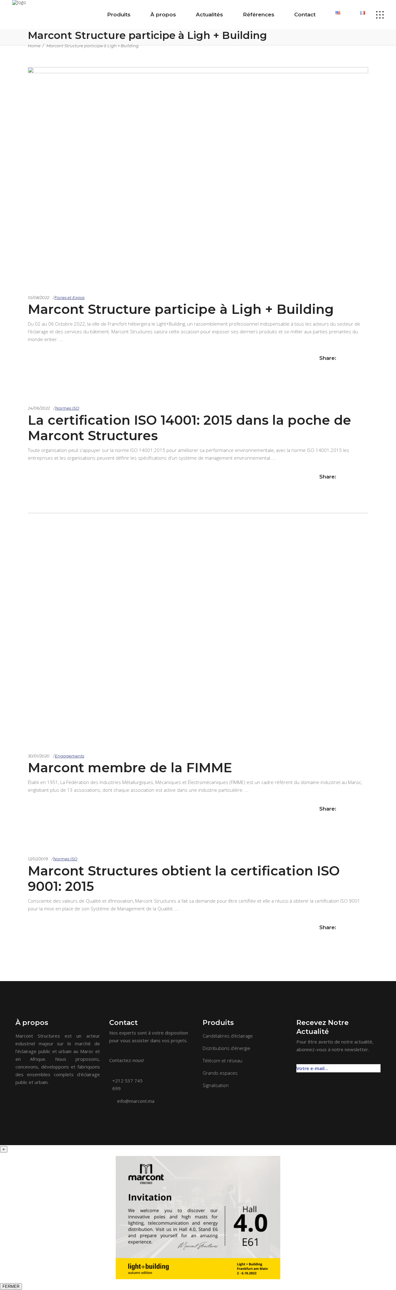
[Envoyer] (377, 1065)
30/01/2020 (39, 755)
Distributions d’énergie (226, 1048)
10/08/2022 (38, 297)
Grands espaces (220, 1073)
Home (34, 45)
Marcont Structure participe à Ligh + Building (92, 45)
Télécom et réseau (222, 1060)
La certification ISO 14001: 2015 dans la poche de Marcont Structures (189, 428)
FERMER (10, 1286)
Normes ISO (67, 408)
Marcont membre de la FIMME (130, 768)
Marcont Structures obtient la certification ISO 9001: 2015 (184, 878)
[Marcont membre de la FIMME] (198, 626)
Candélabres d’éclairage (228, 1036)
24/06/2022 (39, 408)
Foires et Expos (69, 297)
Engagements (69, 755)
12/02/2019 (38, 858)
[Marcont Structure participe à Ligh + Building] (198, 71)
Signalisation (216, 1085)
